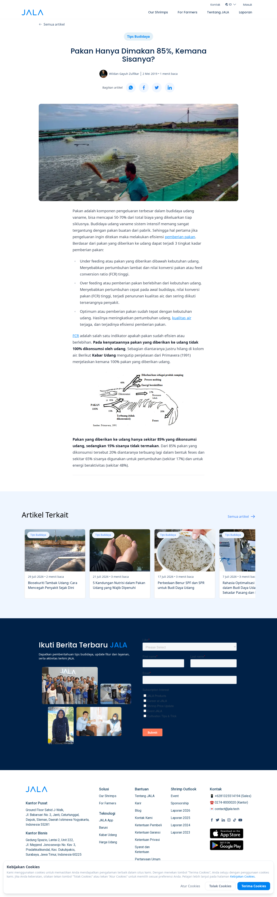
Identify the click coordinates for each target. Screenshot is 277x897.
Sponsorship (180, 803)
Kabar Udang (108, 835)
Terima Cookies (254, 886)
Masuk (247, 5)
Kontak (215, 5)
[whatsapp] (131, 87)
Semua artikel (54, 24)
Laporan (245, 12)
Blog (138, 810)
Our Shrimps (158, 12)
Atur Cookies (190, 886)
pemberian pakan (180, 236)
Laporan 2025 (180, 818)
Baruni (103, 827)
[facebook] (144, 87)
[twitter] (157, 87)
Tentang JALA (218, 12)
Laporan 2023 (180, 832)
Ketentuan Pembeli (148, 825)
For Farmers (187, 12)
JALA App (106, 820)
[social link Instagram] (229, 820)
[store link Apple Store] (226, 833)
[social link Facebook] (212, 820)
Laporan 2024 (180, 825)
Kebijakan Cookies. (243, 876)
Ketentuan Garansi (147, 832)
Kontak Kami (143, 818)
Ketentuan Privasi (147, 840)
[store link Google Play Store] (226, 845)
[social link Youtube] (240, 820)
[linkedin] (170, 87)
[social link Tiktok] (235, 820)
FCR (76, 335)
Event (175, 796)
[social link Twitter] (218, 820)
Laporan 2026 (180, 810)
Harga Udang (108, 842)
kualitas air (181, 317)
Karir (138, 803)
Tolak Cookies (220, 886)
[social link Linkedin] (223, 820)
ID (230, 4)
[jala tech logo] (32, 12)
